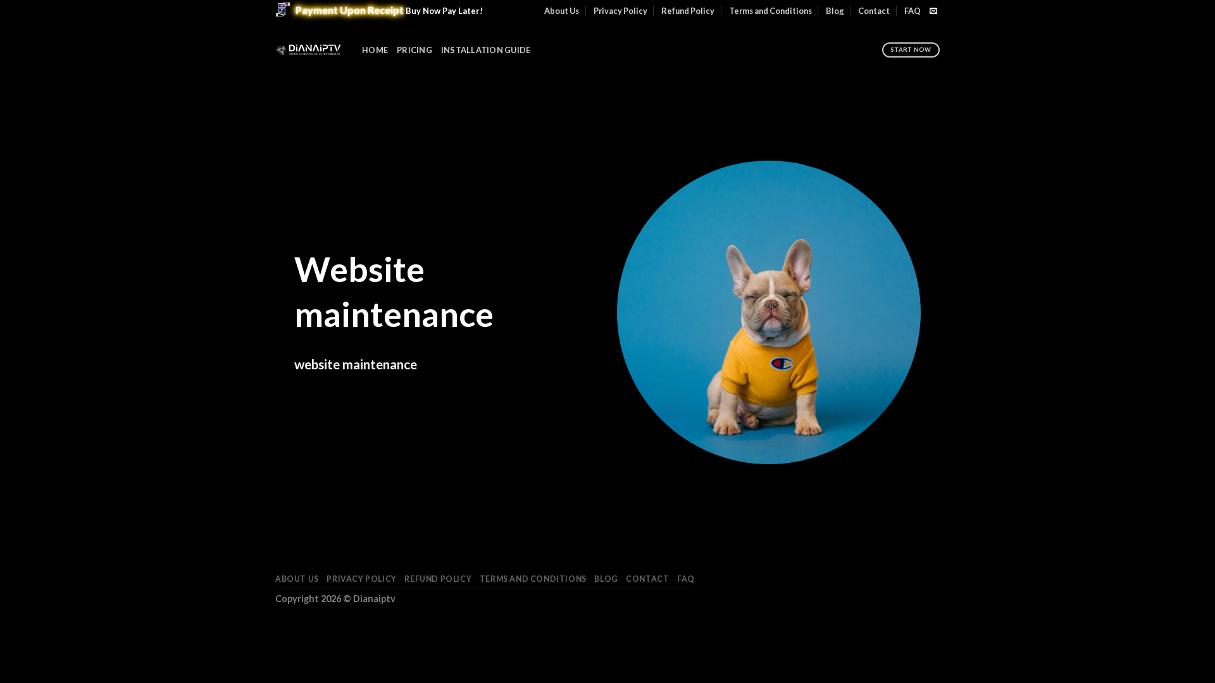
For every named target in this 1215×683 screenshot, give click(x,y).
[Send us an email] (933, 11)
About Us (561, 11)
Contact (874, 11)
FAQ (912, 11)
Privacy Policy (620, 11)
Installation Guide (486, 50)
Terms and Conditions (770, 11)
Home (375, 50)
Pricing (414, 50)
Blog (835, 11)
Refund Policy (687, 11)
